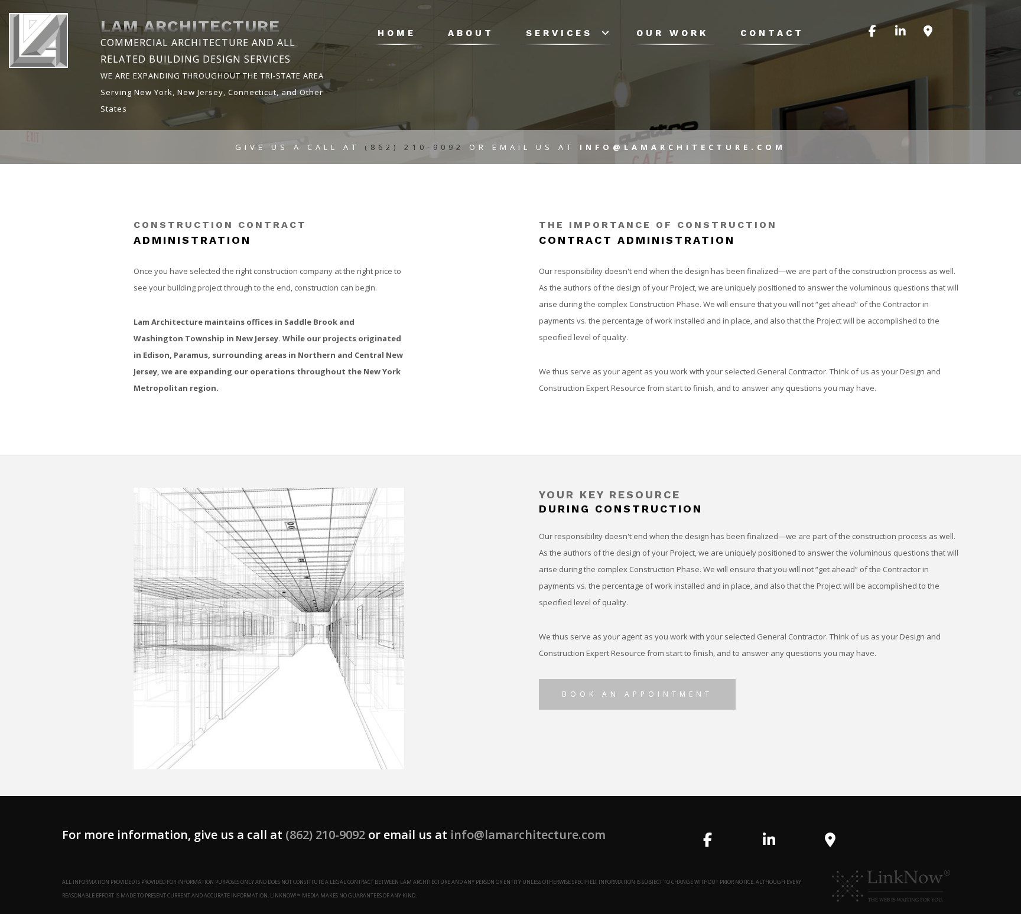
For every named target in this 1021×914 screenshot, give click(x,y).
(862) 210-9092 (417, 147)
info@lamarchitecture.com (528, 835)
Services (559, 33)
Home (397, 33)
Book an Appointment (637, 694)
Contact (772, 33)
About (471, 33)
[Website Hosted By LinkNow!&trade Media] (891, 885)
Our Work (672, 33)
